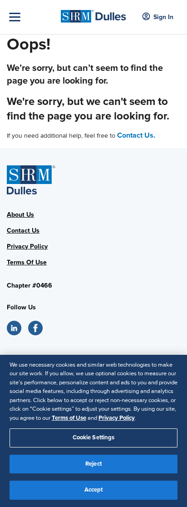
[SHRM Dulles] (93, 14)
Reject (93, 463)
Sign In (163, 17)
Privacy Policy (27, 246)
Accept (93, 489)
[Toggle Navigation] (33, 17)
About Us (20, 215)
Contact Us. (136, 135)
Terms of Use (69, 418)
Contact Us (23, 230)
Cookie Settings (94, 437)
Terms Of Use (27, 262)
